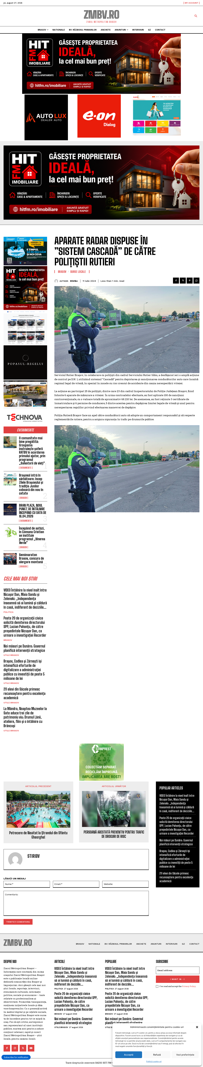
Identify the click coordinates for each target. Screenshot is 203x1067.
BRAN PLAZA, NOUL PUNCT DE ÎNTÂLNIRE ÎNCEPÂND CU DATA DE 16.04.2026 (32, 510)
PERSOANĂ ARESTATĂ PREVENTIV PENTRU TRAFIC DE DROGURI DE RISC (114, 834)
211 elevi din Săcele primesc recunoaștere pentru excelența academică (24, 693)
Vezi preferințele (185, 1054)
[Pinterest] (190, 281)
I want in (175, 979)
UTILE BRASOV (11, 655)
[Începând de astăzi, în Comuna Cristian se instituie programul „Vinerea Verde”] (10, 532)
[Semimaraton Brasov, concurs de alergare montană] (10, 559)
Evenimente (26, 468)
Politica (8, 612)
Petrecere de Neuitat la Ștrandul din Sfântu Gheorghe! (38, 835)
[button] (197, 1027)
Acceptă (128, 1054)
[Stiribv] (57, 281)
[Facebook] (176, 281)
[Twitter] (183, 281)
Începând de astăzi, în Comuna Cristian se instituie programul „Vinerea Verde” (32, 535)
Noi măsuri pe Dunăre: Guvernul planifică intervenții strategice (24, 648)
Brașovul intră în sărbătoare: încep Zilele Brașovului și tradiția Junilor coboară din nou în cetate (31, 484)
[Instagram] (15, 1048)
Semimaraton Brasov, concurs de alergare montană (31, 558)
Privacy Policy (189, 986)
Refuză (157, 1054)
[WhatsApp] (196, 281)
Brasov (23, 498)
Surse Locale (78, 271)
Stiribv (74, 281)
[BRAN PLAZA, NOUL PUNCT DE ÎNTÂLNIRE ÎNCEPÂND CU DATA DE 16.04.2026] (10, 509)
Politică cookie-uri (154, 1061)
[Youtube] (31, 1048)
